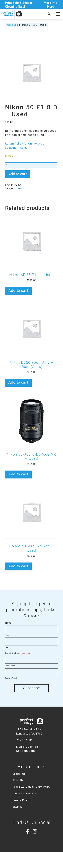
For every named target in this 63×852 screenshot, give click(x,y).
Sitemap (17, 806)
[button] (58, 14)
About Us (18, 780)
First (7, 635)
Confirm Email (11, 678)
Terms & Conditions (24, 793)
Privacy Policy (21, 800)
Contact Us (19, 773)
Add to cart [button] (18, 290)
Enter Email (10, 666)
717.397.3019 (25, 740)
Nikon (19, 188)
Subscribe (31, 688)
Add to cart (17, 174)
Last (7, 647)
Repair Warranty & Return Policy (32, 787)
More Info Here (50, 4)
